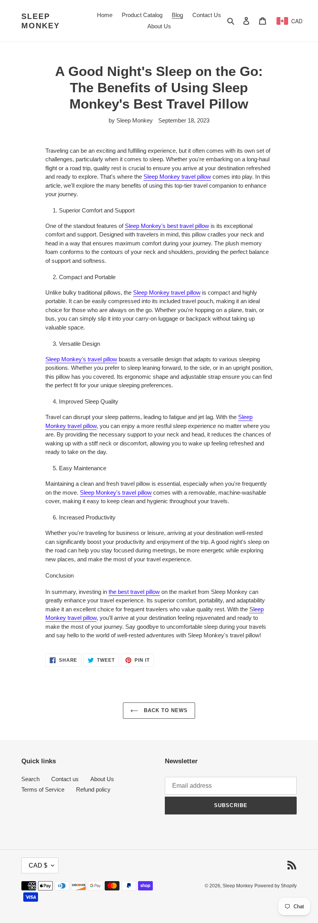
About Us (102, 779)
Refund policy (93, 789)
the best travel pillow (134, 591)
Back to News (165, 710)
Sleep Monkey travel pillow (177, 176)
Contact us (65, 779)
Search (30, 779)
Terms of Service (42, 789)
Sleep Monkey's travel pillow (81, 359)
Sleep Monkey (40, 21)
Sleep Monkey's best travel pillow (167, 226)
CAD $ (38, 865)
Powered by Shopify (275, 885)
